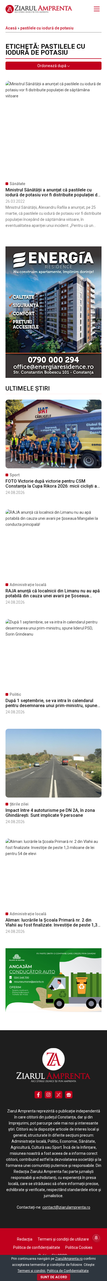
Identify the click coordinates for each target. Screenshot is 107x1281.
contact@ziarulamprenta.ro (66, 1207)
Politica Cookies (78, 1247)
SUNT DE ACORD (53, 1277)
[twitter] (58, 1094)
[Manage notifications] (96, 1237)
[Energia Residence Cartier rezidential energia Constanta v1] (53, 376)
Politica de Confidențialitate (68, 1271)
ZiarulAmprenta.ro (69, 1259)
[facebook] (38, 1094)
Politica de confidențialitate (36, 1247)
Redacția (24, 1239)
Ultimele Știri (27, 388)
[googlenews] (68, 1094)
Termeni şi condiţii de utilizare (63, 1239)
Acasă (11, 28)
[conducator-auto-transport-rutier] (53, 1010)
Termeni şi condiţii (31, 1271)
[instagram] (48, 1094)
